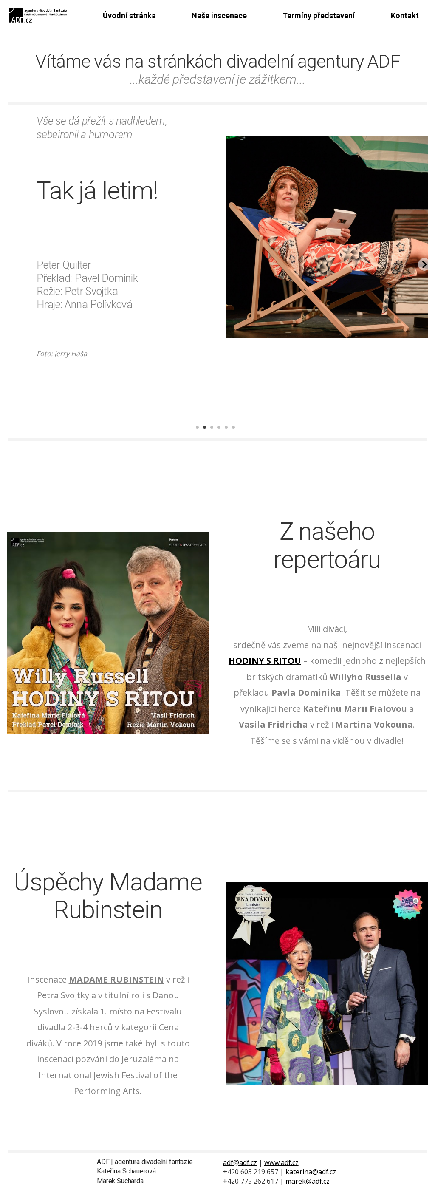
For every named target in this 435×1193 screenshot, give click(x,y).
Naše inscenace (219, 15)
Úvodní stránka (129, 15)
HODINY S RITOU (265, 660)
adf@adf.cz (240, 1162)
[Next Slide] (424, 264)
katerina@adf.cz (310, 1171)
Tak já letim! (97, 190)
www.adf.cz (281, 1162)
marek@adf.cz (307, 1181)
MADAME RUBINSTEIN (116, 979)
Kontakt (405, 15)
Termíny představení (318, 15)
